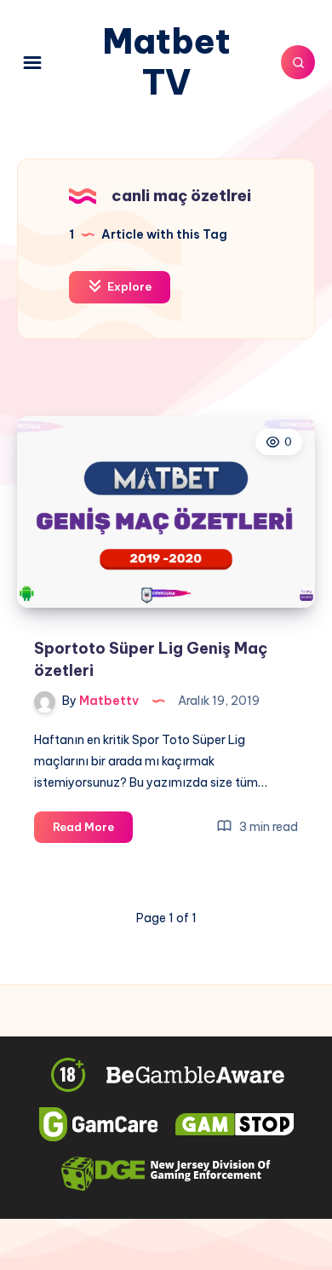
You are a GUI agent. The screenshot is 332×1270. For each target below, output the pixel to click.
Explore (128, 286)
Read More (93, 831)
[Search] (298, 62)
